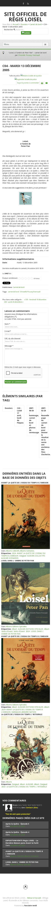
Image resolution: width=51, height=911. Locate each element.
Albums (9, 782)
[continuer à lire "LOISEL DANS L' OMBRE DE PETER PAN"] (25, 593)
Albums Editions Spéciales (16, 626)
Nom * (7, 324)
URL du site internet (12, 338)
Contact (29, 807)
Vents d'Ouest (7, 631)
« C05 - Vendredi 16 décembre (35, 299)
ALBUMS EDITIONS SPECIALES (30, 629)
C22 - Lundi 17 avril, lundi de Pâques (19, 415)
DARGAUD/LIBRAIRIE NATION (24, 712)
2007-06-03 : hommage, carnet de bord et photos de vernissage (31, 420)
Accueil (16, 24)
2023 (3, 786)
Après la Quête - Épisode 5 (17, 824)
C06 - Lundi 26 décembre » (13, 302)
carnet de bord (13, 292)
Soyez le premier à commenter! (28, 83)
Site (35, 807)
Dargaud (22, 556)
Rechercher (8, 29)
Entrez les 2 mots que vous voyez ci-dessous (23, 367)
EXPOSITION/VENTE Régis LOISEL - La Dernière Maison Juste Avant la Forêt (22, 841)
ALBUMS (29, 784)
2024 (14, 553)
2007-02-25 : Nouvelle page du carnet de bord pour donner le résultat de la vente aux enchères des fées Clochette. (43, 431)
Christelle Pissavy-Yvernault (29, 55)
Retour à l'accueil (34, 898)
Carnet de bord (36, 24)
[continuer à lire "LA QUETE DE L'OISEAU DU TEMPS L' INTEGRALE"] (25, 748)
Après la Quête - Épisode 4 (17, 832)
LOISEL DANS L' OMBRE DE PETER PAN (17, 560)
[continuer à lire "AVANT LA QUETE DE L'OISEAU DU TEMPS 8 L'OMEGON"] (25, 516)
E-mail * (8, 331)
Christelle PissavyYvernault (30, 292)
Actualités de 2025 (17, 826)
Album (14, 629)
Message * (9, 346)
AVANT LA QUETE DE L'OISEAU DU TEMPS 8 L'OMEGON (24, 482)
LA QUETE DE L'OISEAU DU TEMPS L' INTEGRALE (21, 714)
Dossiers (24, 24)
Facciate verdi (30, 905)
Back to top (25, 887)
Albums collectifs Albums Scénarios (20, 551)
